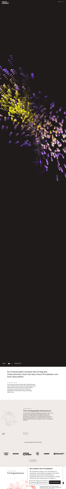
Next (27, 433)
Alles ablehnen (43, 482)
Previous (24, 433)
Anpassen (33, 482)
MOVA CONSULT (5, 2)
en (60, 1)
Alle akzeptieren (55, 482)
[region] (45, 476)
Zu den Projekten (33, 460)
